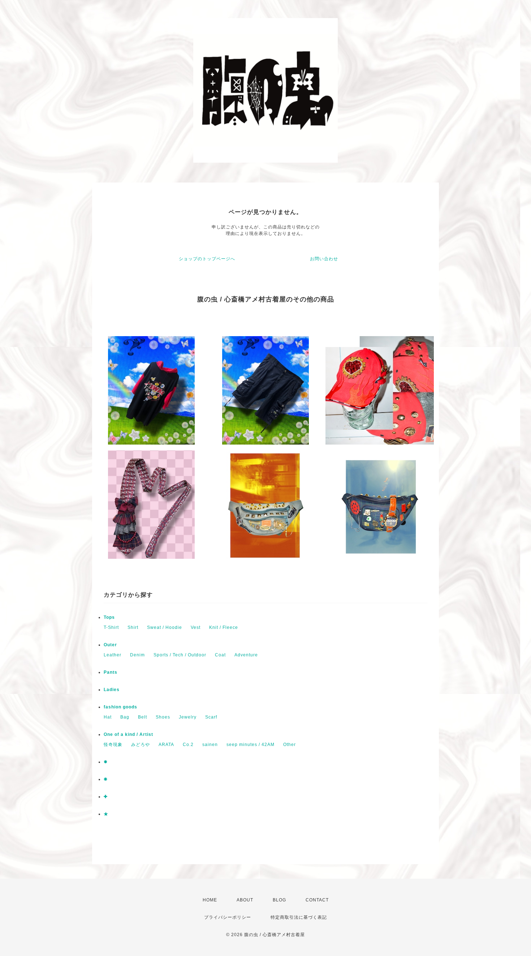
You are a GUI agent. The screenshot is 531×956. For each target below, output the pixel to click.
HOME (210, 900)
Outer (110, 644)
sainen (210, 744)
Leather (112, 654)
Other (289, 744)
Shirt (133, 627)
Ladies (112, 689)
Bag (124, 717)
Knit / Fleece (223, 627)
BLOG (279, 900)
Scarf (211, 717)
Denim (137, 654)
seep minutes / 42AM (250, 744)
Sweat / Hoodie (164, 627)
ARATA (166, 744)
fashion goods (120, 707)
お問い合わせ (324, 258)
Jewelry (188, 717)
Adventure (246, 654)
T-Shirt (111, 627)
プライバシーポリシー (227, 917)
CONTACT (317, 900)
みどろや (140, 744)
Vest (195, 627)
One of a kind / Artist (128, 734)
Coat (220, 654)
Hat (108, 717)
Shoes (163, 717)
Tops (109, 617)
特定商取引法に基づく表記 (299, 917)
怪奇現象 (113, 744)
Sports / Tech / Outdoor (180, 654)
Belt (142, 717)
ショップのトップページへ (207, 258)
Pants (110, 672)
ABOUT (245, 900)
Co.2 (188, 744)
